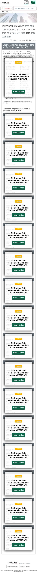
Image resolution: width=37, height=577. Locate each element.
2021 (18, 33)
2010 (32, 26)
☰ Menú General (7, 12)
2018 (4, 33)
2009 (27, 26)
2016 (28, 29)
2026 (9, 37)
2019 (9, 33)
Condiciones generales (24, 563)
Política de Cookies (25, 566)
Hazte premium (18, 91)
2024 (33, 33)
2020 (13, 33)
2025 (4, 37)
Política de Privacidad (12, 566)
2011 (4, 29)
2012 (9, 29)
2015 (23, 29)
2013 (13, 29)
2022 (23, 33)
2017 (33, 29)
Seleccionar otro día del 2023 (24, 40)
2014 (18, 29)
